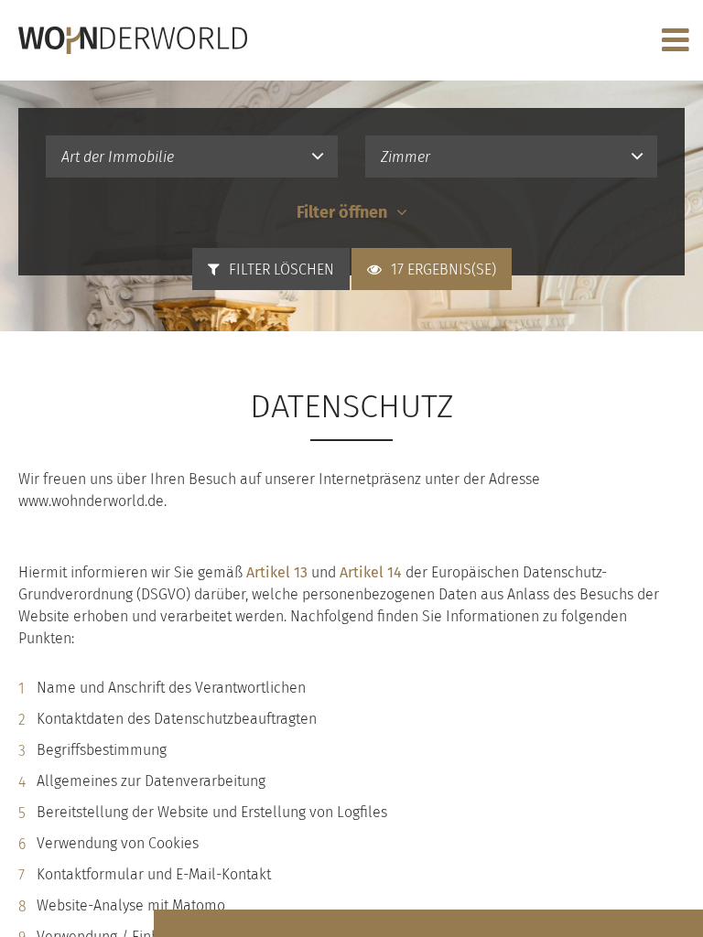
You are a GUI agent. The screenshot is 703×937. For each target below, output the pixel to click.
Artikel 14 (371, 572)
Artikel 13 (277, 572)
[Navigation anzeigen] (675, 40)
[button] (192, 156)
